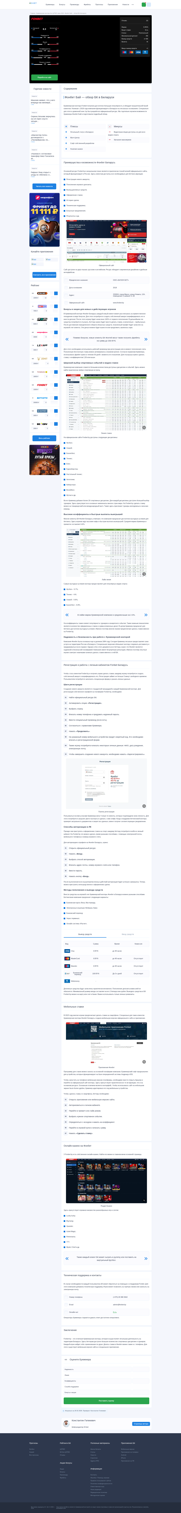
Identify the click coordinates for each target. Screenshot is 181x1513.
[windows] (52, 298)
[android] (54, 298)
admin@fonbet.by (119, 1305)
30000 (35, 337)
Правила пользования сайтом (100, 1480)
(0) (147, 20)
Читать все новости (44, 186)
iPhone (123, 1458)
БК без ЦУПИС (65, 1452)
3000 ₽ (35, 350)
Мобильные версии (127, 1449)
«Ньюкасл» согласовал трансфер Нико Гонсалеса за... (42, 156)
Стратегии (94, 1458)
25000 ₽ (35, 363)
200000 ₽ (36, 402)
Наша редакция (95, 1489)
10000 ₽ (35, 298)
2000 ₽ (35, 428)
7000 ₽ (35, 311)
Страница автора (141, 1424)
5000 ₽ (35, 324)
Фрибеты (87, 4)
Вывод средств (85, 934)
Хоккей (31, 1452)
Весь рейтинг (44, 438)
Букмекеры (50, 4)
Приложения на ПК (127, 1461)
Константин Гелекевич (83, 1420)
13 (45, 298)
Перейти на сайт (44, 77)
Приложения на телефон (129, 1452)
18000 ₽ (35, 376)
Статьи (92, 1452)
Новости (125, 4)
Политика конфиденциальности (101, 1483)
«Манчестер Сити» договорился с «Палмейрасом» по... (40, 137)
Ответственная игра (97, 1486)
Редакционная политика (98, 1492)
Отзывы (62, 1455)
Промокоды (74, 4)
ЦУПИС (62, 1449)
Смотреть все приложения (44, 275)
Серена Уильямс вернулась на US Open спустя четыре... (43, 118)
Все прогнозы (34, 1455)
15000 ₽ (35, 389)
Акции (62, 1469)
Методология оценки (97, 1495)
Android (123, 1455)
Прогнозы (99, 4)
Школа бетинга (95, 1449)
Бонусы (62, 4)
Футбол (31, 1449)
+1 (147, 48)
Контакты (93, 1475)
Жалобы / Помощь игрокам (99, 1478)
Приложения (113, 4)
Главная (32, 13)
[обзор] (51, 293)
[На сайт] (56, 293)
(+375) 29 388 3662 (120, 1297)
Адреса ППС (94, 1461)
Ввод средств (128, 934)
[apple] (56, 298)
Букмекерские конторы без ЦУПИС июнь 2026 (50, 13)
